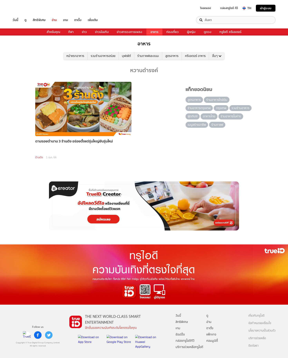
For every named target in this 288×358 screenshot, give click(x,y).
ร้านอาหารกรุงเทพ (199, 108)
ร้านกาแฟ (217, 124)
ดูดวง (207, 31)
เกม (65, 20)
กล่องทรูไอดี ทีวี (229, 8)
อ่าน (54, 20)
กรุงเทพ (221, 108)
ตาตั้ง (78, 20)
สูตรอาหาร (171, 56)
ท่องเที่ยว (172, 31)
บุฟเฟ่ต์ (126, 56)
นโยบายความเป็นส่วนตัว (261, 331)
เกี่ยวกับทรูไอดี (256, 316)
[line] (27, 335)
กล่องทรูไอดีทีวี (185, 340)
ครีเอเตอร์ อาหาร (195, 56)
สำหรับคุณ (53, 31)
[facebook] (38, 335)
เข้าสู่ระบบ (265, 8)
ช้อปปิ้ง (180, 334)
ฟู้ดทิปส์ (192, 116)
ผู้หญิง (191, 31)
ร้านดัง (39, 157)
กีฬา (71, 31)
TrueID (24, 8)
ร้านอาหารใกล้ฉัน (216, 99)
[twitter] (49, 335)
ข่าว (84, 31)
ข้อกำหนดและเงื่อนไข (259, 323)
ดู (25, 20)
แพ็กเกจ (211, 334)
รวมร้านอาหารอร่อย (103, 56)
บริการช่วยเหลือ (257, 338)
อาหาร (154, 31)
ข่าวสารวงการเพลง (129, 31)
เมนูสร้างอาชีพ (197, 124)
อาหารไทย (209, 116)
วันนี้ (15, 20)
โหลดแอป (205, 8)
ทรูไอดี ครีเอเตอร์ (230, 31)
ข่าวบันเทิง (102, 31)
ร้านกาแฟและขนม (148, 56)
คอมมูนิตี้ (212, 340)
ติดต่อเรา (253, 346)
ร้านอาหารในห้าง (231, 116)
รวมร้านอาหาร (240, 108)
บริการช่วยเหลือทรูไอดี (189, 347)
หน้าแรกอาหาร (75, 56)
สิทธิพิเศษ (39, 20)
